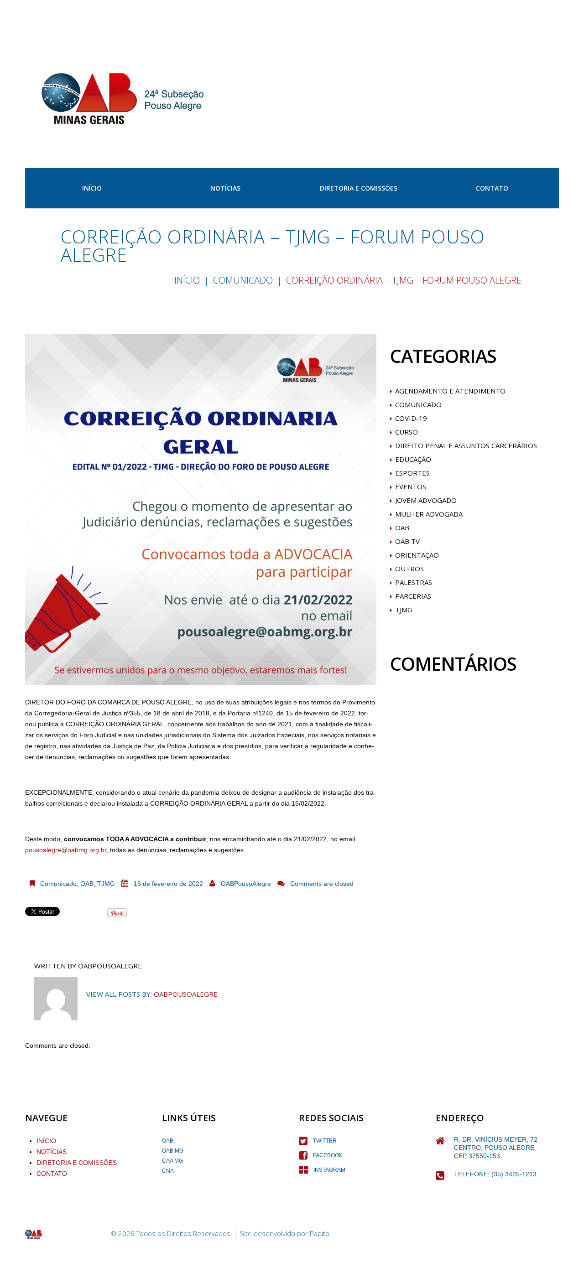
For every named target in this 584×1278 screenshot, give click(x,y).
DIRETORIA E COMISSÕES (76, 1162)
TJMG (106, 883)
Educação (413, 459)
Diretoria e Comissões (358, 188)
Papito (319, 1233)
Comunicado (243, 280)
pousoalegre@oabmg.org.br (65, 850)
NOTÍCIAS (51, 1151)
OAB (87, 883)
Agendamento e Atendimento (450, 390)
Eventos (410, 486)
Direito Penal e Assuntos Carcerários (466, 445)
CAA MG (172, 1161)
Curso (406, 431)
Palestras (413, 582)
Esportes (412, 472)
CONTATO (51, 1173)
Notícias (225, 188)
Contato (492, 188)
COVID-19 (411, 418)
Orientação (417, 554)
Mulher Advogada (429, 513)
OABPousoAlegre (246, 883)
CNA (168, 1171)
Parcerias (413, 595)
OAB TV (407, 541)
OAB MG (172, 1151)
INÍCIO (92, 188)
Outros (409, 568)
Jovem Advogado (426, 500)
